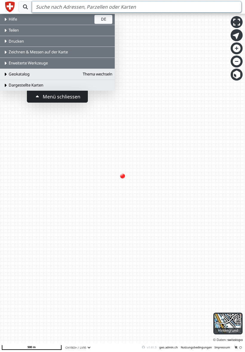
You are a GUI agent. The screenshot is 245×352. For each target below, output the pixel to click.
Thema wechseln (97, 74)
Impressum (222, 347)
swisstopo (235, 339)
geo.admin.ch (168, 347)
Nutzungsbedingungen (196, 347)
